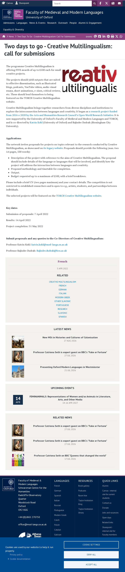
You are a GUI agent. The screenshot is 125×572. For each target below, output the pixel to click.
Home (3, 36)
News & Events (37, 22)
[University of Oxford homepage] (7, 14)
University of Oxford (39, 17)
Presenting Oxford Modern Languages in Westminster (70, 367)
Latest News (62, 329)
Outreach (63, 22)
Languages (21, 22)
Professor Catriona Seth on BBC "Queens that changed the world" (70, 455)
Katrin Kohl (36, 122)
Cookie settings (91, 544)
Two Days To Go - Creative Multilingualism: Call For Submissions (46, 36)
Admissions (9, 22)
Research (51, 22)
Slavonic (62, 313)
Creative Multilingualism (62, 281)
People (73, 22)
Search (94, 3)
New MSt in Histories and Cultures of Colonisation (70, 337)
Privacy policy (16, 554)
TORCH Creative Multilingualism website (78, 195)
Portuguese (62, 305)
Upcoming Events (62, 388)
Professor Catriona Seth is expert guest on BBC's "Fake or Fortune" (70, 352)
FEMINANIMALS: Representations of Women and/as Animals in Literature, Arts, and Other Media (70, 398)
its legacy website (53, 148)
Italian (62, 293)
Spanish (63, 316)
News (11, 36)
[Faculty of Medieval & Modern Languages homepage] (18, 14)
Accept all (91, 564)
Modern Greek (62, 297)
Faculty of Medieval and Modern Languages (64, 12)
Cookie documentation (20, 558)
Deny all (91, 554)
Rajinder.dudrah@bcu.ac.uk (52, 250)
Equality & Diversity (13, 29)
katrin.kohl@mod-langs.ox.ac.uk (50, 244)
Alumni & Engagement (90, 22)
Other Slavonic (62, 301)
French (62, 261)
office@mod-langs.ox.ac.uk (32, 524)
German (62, 289)
